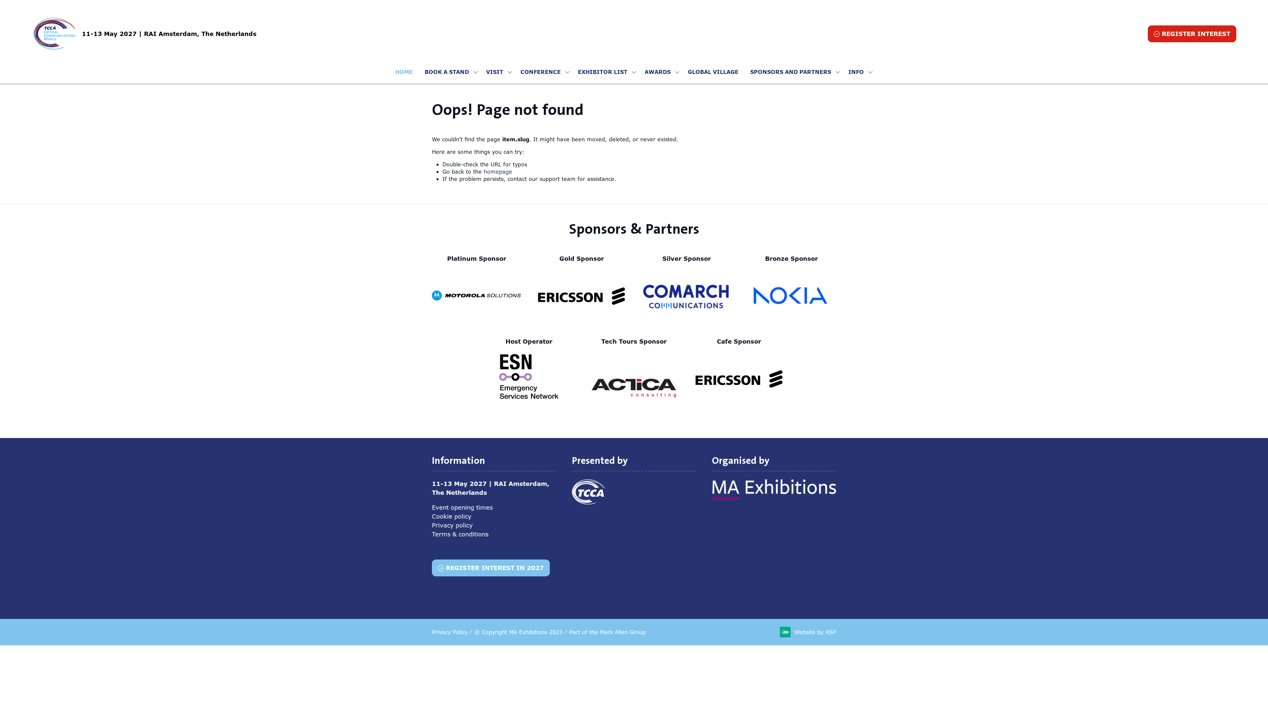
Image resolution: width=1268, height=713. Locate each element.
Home (404, 72)
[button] (1192, 33)
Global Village (713, 72)
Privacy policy (452, 525)
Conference (540, 72)
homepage (498, 171)
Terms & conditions (460, 534)
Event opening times (462, 507)
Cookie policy (452, 516)
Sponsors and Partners (790, 72)
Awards (658, 72)
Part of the (607, 632)
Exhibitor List (602, 72)
